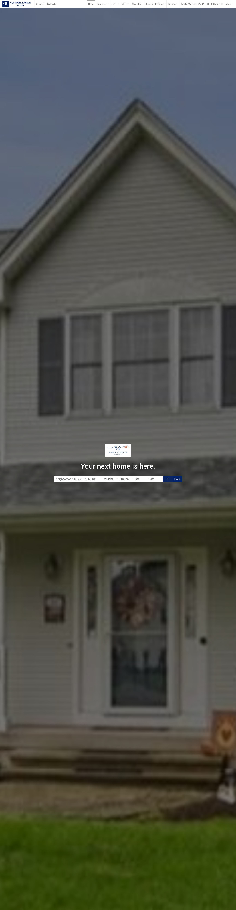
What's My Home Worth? (192, 4)
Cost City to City (215, 4)
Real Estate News (156, 5)
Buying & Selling (121, 5)
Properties (103, 5)
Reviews (173, 5)
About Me (138, 5)
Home (91, 4)
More (229, 5)
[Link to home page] (17, 4)
